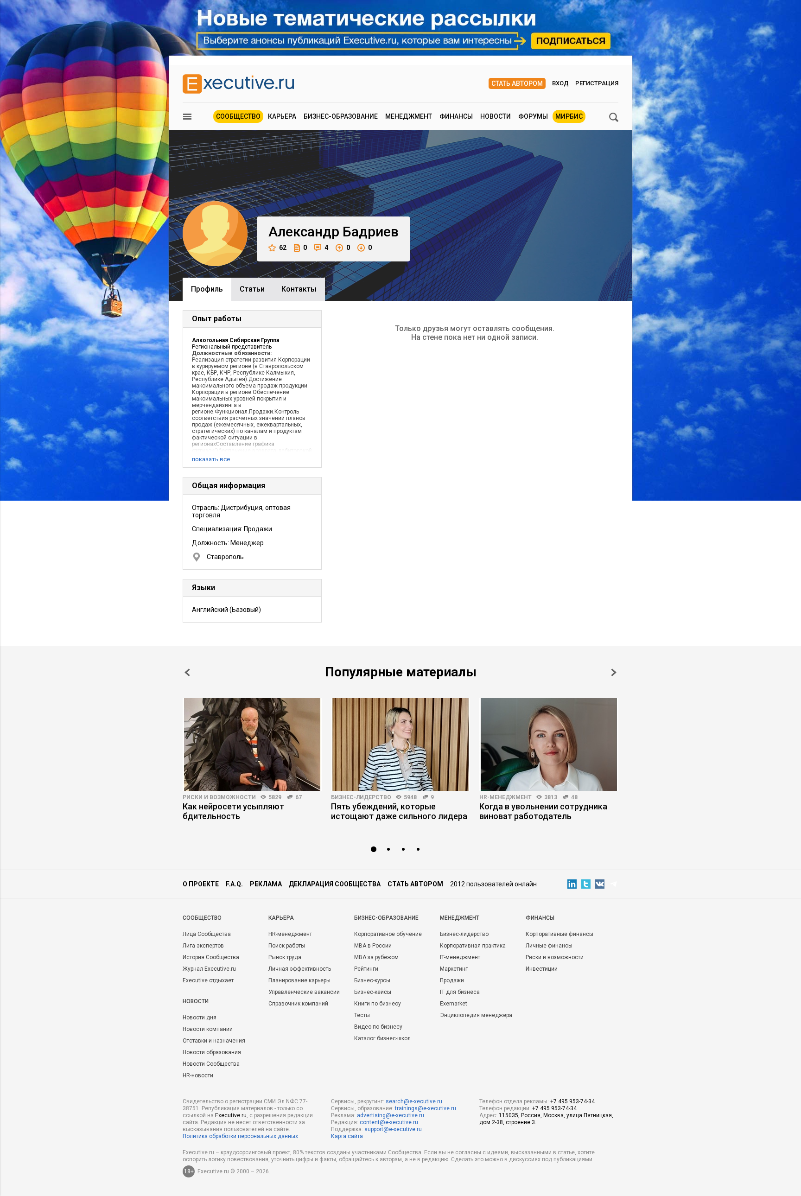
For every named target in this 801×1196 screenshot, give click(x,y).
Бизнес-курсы (372, 980)
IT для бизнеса (460, 992)
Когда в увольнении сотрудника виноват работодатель (543, 811)
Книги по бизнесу (377, 1003)
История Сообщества (211, 957)
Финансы (456, 116)
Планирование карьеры (299, 980)
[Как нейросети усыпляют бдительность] (252, 744)
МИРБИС (569, 116)
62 (282, 247)
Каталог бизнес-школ (382, 1038)
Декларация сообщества (335, 884)
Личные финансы (549, 945)
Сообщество (238, 116)
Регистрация (596, 83)
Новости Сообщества (211, 1064)
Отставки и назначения (214, 1040)
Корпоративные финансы (559, 934)
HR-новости (198, 1075)
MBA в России (373, 945)
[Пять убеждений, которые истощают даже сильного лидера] (400, 744)
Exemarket (453, 1003)
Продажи (452, 980)
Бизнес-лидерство (361, 797)
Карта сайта (347, 1136)
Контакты (299, 289)
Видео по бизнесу (378, 1027)
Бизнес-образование (341, 116)
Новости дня (199, 1017)
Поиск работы (286, 945)
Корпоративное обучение (388, 934)
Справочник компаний (298, 1003)
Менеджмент (408, 116)
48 (574, 797)
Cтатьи (252, 289)
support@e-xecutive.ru (393, 1129)
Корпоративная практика (473, 945)
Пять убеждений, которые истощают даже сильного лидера (399, 811)
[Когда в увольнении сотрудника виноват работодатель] (548, 744)
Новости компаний (208, 1029)
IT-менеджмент (460, 957)
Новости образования (212, 1052)
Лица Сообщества (207, 934)
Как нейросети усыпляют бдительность (233, 811)
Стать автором (517, 83)
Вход (560, 83)
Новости (495, 116)
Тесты (362, 1015)
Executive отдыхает (208, 980)
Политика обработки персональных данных (240, 1136)
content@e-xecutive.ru (389, 1122)
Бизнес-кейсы (372, 992)
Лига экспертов (203, 945)
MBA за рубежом (376, 957)
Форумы (533, 116)
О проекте (201, 884)
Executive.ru (231, 1115)
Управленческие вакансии (304, 992)
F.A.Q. (234, 884)
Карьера (282, 116)
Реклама (266, 884)
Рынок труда (284, 957)
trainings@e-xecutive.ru (425, 1108)
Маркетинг (454, 969)
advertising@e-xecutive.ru (390, 1115)
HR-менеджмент (505, 797)
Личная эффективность (299, 969)
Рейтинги (366, 969)
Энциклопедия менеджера (476, 1015)
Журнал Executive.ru (209, 969)
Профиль (207, 289)
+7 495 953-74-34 (572, 1101)
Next (613, 672)
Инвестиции (542, 969)
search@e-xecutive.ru (414, 1101)
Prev (187, 672)
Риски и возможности (219, 797)
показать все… (213, 459)
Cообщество (202, 918)
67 (298, 797)
